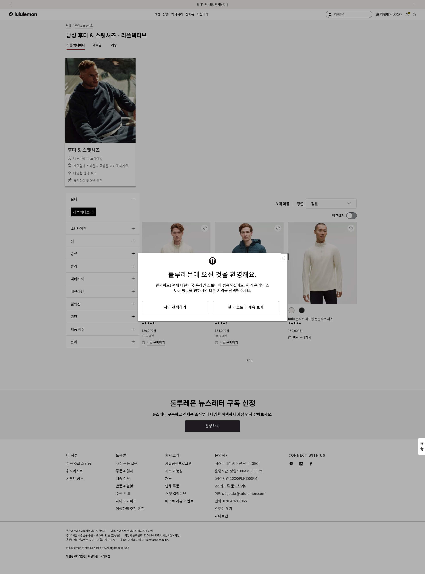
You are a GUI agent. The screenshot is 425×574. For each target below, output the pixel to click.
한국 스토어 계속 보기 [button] (246, 307)
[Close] (284, 257)
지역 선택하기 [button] (175, 307)
